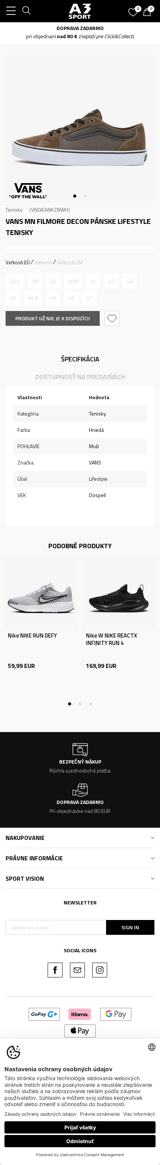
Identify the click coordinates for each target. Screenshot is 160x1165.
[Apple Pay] (80, 1030)
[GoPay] (44, 1013)
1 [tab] (74, 196)
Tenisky (14, 210)
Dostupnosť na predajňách (80, 377)
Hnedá (96, 430)
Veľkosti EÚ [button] (18, 262)
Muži (94, 446)
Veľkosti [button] (43, 262)
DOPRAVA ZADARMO (135, 28)
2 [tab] (85, 196)
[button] (113, 318)
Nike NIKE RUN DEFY (32, 635)
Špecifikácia (80, 359)
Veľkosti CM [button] (70, 262)
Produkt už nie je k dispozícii (52, 318)
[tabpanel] (80, 128)
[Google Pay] (116, 1013)
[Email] (77, 970)
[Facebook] (55, 970)
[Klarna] (79, 1013)
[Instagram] (99, 970)
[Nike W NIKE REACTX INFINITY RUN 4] (119, 593)
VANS (95, 462)
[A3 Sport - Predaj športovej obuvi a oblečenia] (80, 11)
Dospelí (97, 495)
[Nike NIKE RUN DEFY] (41, 593)
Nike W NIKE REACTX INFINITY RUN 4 (111, 639)
